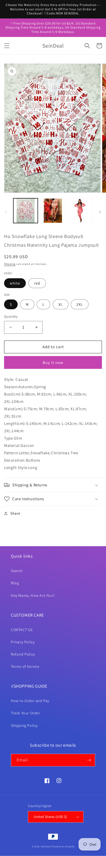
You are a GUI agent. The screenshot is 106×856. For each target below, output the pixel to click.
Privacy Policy (23, 641)
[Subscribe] (89, 760)
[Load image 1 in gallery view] (25, 210)
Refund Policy (23, 654)
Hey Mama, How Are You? (33, 595)
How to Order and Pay (30, 700)
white (15, 283)
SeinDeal (46, 846)
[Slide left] (6, 212)
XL (60, 304)
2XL (79, 304)
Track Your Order (25, 712)
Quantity (11, 316)
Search (17, 570)
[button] (7, 46)
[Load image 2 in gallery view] (52, 210)
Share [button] (15, 513)
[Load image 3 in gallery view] (80, 210)
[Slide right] (100, 212)
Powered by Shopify (62, 846)
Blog (15, 582)
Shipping (9, 264)
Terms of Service (25, 666)
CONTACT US (22, 629)
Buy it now (53, 362)
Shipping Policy (24, 725)
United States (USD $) (50, 816)
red (37, 283)
